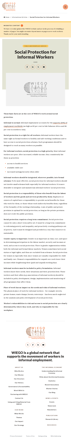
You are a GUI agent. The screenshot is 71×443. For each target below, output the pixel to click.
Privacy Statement (16, 436)
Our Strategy (19, 425)
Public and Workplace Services (35, 46)
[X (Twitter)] (28, 345)
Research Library (52, 419)
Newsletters (51, 410)
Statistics (51, 381)
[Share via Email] (44, 67)
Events (51, 402)
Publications (52, 415)
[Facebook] (33, 345)
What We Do (19, 413)
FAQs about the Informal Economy (52, 377)
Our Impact (19, 421)
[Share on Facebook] (27, 67)
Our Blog (52, 392)
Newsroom (52, 406)
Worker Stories (52, 388)
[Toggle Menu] (65, 7)
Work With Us (19, 390)
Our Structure (19, 379)
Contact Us (19, 398)
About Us (19, 367)
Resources (51, 425)
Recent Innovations (52, 385)
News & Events (52, 398)
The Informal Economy (52, 367)
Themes (19, 417)
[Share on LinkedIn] (33, 67)
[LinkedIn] (38, 345)
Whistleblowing (56, 436)
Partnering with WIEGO (19, 394)
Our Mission (19, 375)
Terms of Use (30, 436)
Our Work (19, 410)
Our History (19, 382)
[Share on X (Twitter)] (38, 67)
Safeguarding (42, 436)
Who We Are (19, 371)
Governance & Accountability (19, 386)
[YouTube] (43, 345)
